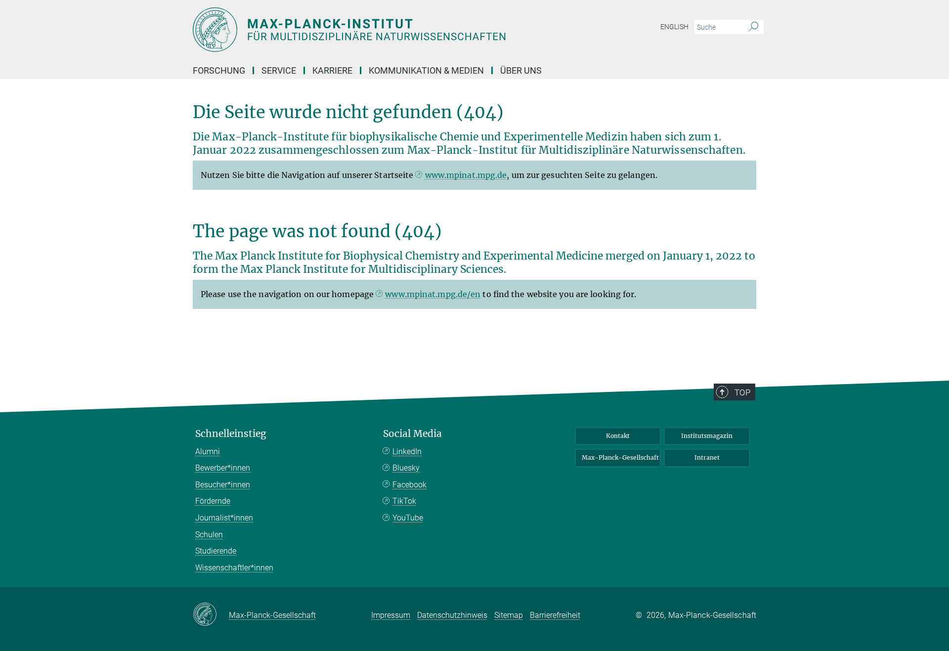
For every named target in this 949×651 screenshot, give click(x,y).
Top (742, 392)
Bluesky (406, 468)
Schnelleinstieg (230, 433)
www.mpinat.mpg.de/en (432, 294)
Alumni (207, 451)
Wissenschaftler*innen (234, 567)
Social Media (412, 433)
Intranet (707, 457)
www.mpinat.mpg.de (466, 175)
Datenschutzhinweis (452, 615)
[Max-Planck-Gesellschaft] (211, 615)
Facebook (409, 484)
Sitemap (508, 615)
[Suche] (753, 27)
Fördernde (212, 501)
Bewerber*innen (222, 468)
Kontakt (618, 435)
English (674, 27)
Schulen (209, 534)
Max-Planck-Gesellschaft (620, 457)
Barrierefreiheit (555, 615)
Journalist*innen (224, 517)
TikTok (404, 501)
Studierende (215, 551)
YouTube (407, 517)
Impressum (390, 615)
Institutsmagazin (707, 435)
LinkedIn (407, 451)
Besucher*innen (222, 484)
